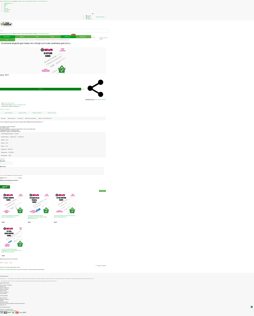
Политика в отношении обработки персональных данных (12, 303)
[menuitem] (89, 99)
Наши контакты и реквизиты (6, 285)
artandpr (6, 262)
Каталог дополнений (19, 39)
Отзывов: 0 (2, 109)
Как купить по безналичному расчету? (8, 310)
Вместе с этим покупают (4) (44, 118)
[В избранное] (23, 213)
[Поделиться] (95, 98)
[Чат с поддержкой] (252, 307)
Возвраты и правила (4, 299)
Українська (89, 18)
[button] (94, 17)
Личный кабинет (3, 297)
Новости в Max (3, 290)
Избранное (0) (3, 304)
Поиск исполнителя (4, 292)
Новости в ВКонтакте (4, 287)
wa (25, 1)
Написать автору (11, 103)
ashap (5, 103)
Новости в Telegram (4, 289)
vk (36, 1)
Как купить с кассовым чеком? (6, 309)
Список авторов (3, 293)
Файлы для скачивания (30, 118)
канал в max (6, 11)
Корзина (2, 300)
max (27, 1)
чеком (39, 33)
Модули (26, 39)
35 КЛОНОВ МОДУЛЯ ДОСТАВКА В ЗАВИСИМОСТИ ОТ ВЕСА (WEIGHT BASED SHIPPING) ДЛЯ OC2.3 (37, 217)
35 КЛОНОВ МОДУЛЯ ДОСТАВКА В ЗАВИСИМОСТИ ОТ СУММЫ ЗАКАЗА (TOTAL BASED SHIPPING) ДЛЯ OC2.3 (11, 250)
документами (46, 33)
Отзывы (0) (20, 118)
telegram (20, 1)
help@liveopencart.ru (7, 1)
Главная (93, 37)
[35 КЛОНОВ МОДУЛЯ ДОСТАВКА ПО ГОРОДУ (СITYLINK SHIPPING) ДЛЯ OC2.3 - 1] (53, 73)
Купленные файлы (4, 302)
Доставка (31, 39)
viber (23, 1)
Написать (8, 109)
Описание (3, 118)
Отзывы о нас (3, 286)
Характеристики (11, 118)
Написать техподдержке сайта (19, 104)
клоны (11, 262)
